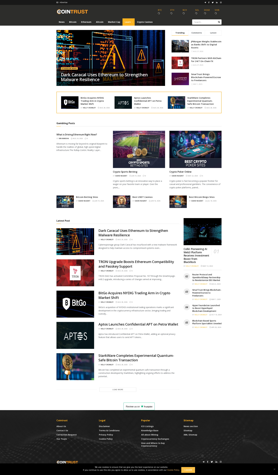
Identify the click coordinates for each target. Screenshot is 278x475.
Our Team (61, 438)
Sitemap (188, 430)
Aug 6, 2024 (215, 284)
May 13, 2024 (207, 266)
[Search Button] (219, 22)
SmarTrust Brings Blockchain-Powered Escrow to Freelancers (206, 77)
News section (191, 426)
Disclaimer (104, 426)
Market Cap (114, 22)
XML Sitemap (190, 434)
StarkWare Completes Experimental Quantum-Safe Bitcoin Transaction (200, 100)
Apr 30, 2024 (216, 327)
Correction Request (66, 434)
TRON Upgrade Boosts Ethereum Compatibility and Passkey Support (136, 263)
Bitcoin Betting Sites (87, 197)
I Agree (188, 470)
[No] (274, 469)
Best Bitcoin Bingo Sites (202, 197)
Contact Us (62, 430)
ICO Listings (147, 426)
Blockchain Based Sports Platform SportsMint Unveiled (207, 322)
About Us (61, 426)
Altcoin (99, 22)
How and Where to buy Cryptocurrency (153, 444)
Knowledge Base (149, 430)
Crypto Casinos (145, 22)
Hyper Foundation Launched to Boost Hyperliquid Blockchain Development (206, 308)
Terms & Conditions (109, 430)
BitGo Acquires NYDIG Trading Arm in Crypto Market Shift (92, 100)
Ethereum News (69, 68)
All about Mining (149, 434)
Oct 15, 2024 (216, 315)
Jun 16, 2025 (155, 201)
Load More (118, 389)
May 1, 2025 (216, 299)
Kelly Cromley (89, 108)
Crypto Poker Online (180, 171)
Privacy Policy (106, 434)
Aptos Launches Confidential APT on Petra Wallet (147, 100)
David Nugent (121, 176)
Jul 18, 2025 (211, 201)
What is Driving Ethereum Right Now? (76, 134)
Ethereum (86, 22)
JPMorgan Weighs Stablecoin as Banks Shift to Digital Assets (206, 44)
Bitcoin (72, 22)
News (62, 22)
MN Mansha (64, 138)
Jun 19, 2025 (136, 176)
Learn (128, 22)
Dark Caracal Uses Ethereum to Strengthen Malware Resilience (104, 77)
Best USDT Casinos (142, 197)
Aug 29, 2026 (122, 239)
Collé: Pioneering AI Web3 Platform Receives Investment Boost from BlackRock (196, 255)
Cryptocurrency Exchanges (155, 438)
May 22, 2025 (192, 176)
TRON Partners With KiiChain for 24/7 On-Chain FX (206, 60)
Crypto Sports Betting (125, 171)
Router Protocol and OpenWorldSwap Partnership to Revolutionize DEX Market (206, 277)
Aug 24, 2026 (77, 138)
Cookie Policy (106, 438)
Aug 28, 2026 (104, 108)
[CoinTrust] (67, 462)
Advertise (63, 2)
